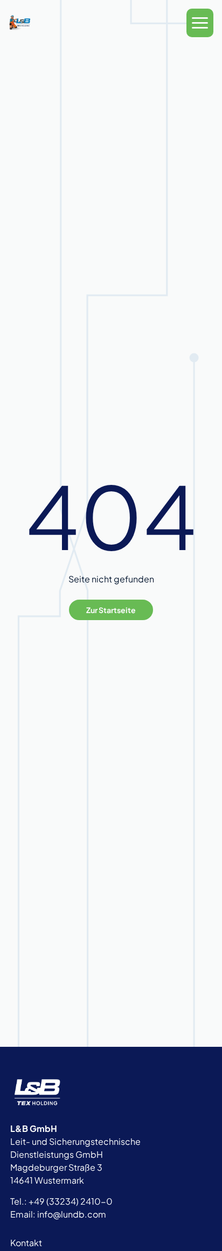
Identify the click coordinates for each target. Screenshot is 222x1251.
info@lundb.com (71, 1214)
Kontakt (26, 1242)
